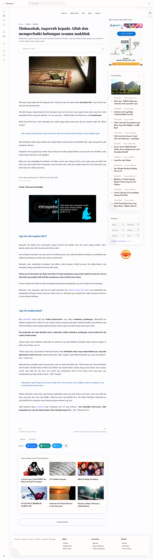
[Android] (97, 13)
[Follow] (4, 43)
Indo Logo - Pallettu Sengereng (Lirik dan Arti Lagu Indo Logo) (126, 102)
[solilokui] (137, 98)
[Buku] (90, 13)
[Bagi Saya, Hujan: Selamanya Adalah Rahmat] (91, 493)
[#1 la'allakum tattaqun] (62, 469)
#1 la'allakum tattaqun (57, 479)
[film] (134, 143)
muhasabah (27, 319)
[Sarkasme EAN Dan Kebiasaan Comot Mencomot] (62, 493)
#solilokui (32, 439)
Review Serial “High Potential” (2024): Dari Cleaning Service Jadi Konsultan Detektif (126, 149)
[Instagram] (25, 539)
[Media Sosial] (74, 13)
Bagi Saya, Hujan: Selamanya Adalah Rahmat (89, 504)
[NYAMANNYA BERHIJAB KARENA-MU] (34, 493)
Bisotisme (9, 3)
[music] (132, 98)
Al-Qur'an (40, 406)
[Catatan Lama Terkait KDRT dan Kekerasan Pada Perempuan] (34, 469)
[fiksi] (131, 143)
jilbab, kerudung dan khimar (88, 479)
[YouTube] (37, 539)
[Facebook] (17, 539)
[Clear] (63, 3)
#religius (23, 439)
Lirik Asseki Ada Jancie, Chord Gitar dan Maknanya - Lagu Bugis (126, 137)
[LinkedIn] (45, 539)
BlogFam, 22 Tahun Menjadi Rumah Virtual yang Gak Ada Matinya (125, 182)
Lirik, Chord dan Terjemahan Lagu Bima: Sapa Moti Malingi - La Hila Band (127, 125)
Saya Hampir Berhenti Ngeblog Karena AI (125, 169)
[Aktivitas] (64, 13)
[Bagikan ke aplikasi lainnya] (66, 445)
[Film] (83, 13)
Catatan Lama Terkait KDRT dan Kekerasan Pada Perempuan (33, 480)
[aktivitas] (133, 133)
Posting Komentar (62, 522)
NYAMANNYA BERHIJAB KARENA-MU (31, 504)
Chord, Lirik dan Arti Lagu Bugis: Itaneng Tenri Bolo (126, 193)
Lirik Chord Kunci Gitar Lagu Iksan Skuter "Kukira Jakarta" (125, 204)
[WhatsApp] (52, 539)
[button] (149, 3)
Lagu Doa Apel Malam (122, 160)
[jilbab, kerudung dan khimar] (91, 469)
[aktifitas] (131, 157)
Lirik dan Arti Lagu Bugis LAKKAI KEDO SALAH (123, 113)
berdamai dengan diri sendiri (78, 290)
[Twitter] (31, 539)
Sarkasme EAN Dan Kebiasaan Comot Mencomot (60, 504)
